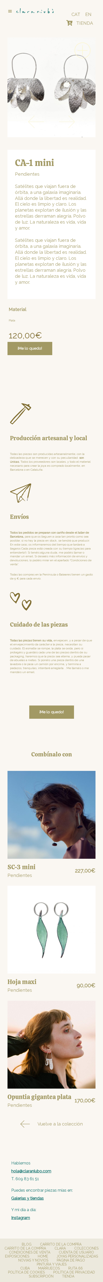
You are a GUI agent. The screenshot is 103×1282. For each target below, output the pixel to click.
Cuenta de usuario (76, 1252)
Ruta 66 (75, 1268)
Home (43, 1256)
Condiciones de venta (29, 1252)
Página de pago (71, 1260)
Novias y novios (33, 1260)
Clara (60, 1248)
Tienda (68, 1276)
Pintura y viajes (51, 1264)
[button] (30, 11)
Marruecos (49, 1268)
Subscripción (41, 1276)
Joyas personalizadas (77, 1256)
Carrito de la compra (61, 1244)
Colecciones (86, 1248)
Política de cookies (26, 1272)
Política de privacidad (74, 1272)
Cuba (25, 1268)
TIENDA (84, 23)
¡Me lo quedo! (30, 348)
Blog (27, 1244)
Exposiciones (17, 1256)
